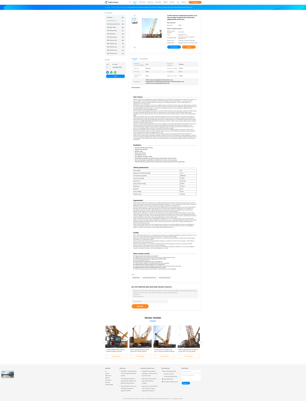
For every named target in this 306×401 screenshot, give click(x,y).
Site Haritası (108, 380)
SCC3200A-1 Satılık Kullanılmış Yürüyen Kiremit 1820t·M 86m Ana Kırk (129, 373)
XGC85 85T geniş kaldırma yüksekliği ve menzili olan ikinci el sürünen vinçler (149, 373)
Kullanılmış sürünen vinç (115, 24)
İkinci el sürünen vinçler (164, 277)
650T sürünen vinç (115, 53)
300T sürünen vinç (115, 40)
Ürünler (107, 373)
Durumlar (107, 382)
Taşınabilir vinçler (115, 27)
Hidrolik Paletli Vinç (115, 20)
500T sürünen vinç (115, 50)
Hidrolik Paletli (136, 277)
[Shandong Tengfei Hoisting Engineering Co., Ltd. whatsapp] (111, 71)
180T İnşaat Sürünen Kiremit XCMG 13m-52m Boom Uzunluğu (149, 381)
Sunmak (140, 306)
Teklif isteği (195, 2)
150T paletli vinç (115, 34)
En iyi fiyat (174, 47)
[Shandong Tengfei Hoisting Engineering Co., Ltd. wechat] (115, 71)
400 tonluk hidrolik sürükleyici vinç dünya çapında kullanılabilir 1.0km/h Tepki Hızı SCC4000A (140, 351)
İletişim (115, 76)
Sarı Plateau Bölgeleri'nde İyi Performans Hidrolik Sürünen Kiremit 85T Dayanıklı (114, 351)
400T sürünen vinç (115, 47)
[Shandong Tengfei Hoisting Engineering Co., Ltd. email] (107, 71)
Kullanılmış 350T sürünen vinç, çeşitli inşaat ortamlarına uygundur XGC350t (128, 388)
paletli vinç (115, 17)
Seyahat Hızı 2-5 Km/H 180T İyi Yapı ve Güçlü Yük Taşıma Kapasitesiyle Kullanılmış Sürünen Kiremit (150, 389)
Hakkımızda (108, 375)
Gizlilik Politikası (109, 384)
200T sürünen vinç (115, 37)
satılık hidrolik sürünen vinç (149, 277)
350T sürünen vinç (115, 43)
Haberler (107, 378)
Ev (105, 371)
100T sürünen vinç (115, 30)
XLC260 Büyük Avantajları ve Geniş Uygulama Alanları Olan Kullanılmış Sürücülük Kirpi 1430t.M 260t (128, 381)
